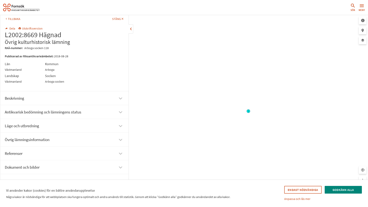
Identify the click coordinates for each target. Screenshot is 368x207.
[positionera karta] (362, 30)
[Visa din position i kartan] (362, 170)
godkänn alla (343, 190)
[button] (353, 7)
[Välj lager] (362, 40)
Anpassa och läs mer (297, 199)
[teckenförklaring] (362, 20)
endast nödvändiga (303, 190)
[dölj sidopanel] (131, 29)
